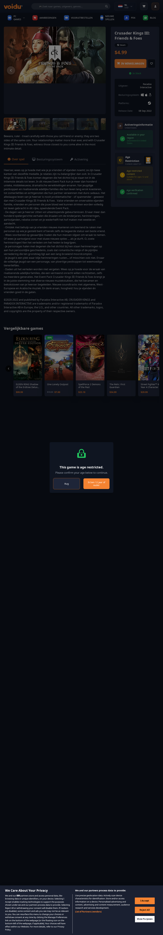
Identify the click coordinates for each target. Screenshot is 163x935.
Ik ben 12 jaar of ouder (96, 484)
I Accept (144, 900)
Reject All (145, 909)
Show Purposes (145, 919)
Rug (66, 483)
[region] (81, 910)
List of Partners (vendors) (88, 911)
